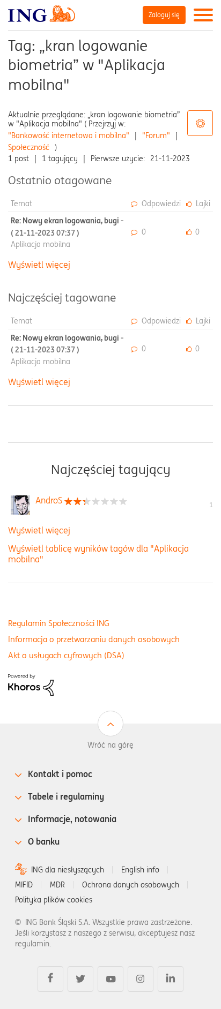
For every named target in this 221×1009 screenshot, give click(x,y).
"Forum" (156, 135)
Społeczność (28, 147)
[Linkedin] (170, 979)
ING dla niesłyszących (67, 870)
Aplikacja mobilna (40, 244)
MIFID (24, 885)
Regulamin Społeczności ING (58, 623)
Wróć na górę (110, 745)
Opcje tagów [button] (200, 123)
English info (140, 870)
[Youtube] (110, 979)
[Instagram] (140, 979)
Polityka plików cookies (53, 900)
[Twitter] (80, 979)
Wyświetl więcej (39, 264)
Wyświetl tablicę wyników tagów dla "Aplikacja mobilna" (98, 553)
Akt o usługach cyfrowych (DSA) (66, 655)
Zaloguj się (164, 15)
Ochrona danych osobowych (130, 885)
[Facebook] (50, 979)
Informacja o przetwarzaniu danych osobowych (94, 639)
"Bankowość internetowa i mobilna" (68, 135)
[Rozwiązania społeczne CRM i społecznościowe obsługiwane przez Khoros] (31, 684)
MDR (57, 885)
